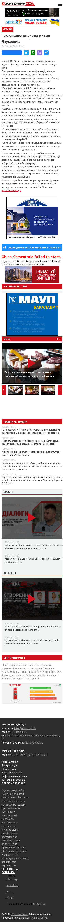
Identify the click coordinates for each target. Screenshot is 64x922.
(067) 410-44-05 (17, 731)
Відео (7, 338)
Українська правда (11, 190)
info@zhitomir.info (25, 728)
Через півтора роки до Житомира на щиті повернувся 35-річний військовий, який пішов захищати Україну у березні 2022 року (32, 480)
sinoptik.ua (39, 903)
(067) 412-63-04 (37, 754)
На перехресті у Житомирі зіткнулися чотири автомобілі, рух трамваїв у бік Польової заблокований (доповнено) (31, 431)
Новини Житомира (15, 421)
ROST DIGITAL (39, 917)
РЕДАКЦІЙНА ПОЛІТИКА (10, 870)
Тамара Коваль (34, 742)
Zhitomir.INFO (19, 914)
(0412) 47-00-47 (17, 754)
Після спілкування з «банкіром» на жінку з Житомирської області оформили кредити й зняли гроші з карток (31, 442)
